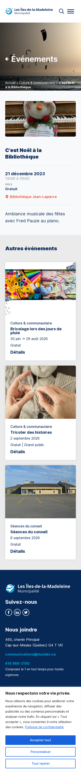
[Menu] (70, 11)
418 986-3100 (17, 663)
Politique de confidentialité (44, 727)
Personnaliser (40, 752)
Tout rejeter (41, 763)
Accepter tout (40, 740)
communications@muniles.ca (30, 654)
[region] (40, 729)
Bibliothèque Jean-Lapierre (33, 197)
